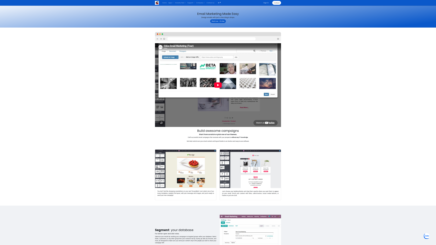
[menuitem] (164, 3)
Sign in (266, 3)
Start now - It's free (218, 21)
